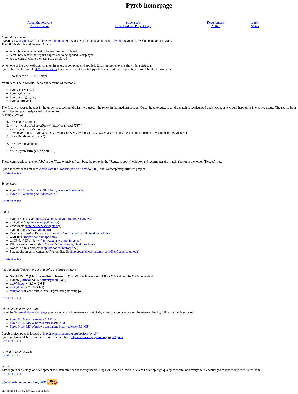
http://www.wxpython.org (41, 222)
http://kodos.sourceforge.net (59, 248)
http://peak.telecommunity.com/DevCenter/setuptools (104, 251)
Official (26, 280)
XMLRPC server (46, 69)
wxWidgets (17, 283)
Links (255, 22)
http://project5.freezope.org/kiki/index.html (66, 244)
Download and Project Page (133, 26)
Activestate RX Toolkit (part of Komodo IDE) (68, 169)
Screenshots (133, 22)
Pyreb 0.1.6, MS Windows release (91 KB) (37, 323)
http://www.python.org (35, 229)
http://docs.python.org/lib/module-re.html (82, 233)
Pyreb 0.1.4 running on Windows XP (33, 194)
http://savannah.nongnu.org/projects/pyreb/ (70, 333)
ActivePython (48, 280)
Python (118, 40)
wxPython (22, 40)
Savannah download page (30, 312)
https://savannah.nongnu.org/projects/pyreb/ (63, 218)
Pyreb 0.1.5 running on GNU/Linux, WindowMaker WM (47, 190)
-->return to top (11, 172)
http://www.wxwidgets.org (43, 226)
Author (215, 26)
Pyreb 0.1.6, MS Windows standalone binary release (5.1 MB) (49, 326)
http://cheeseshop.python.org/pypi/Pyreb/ (97, 337)
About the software (39, 22)
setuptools (16, 291)
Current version (39, 26)
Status (255, 26)
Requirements (216, 22)
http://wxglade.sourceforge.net (61, 240)
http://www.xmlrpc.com (40, 237)
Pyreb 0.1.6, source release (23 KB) (33, 319)
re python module (55, 40)
